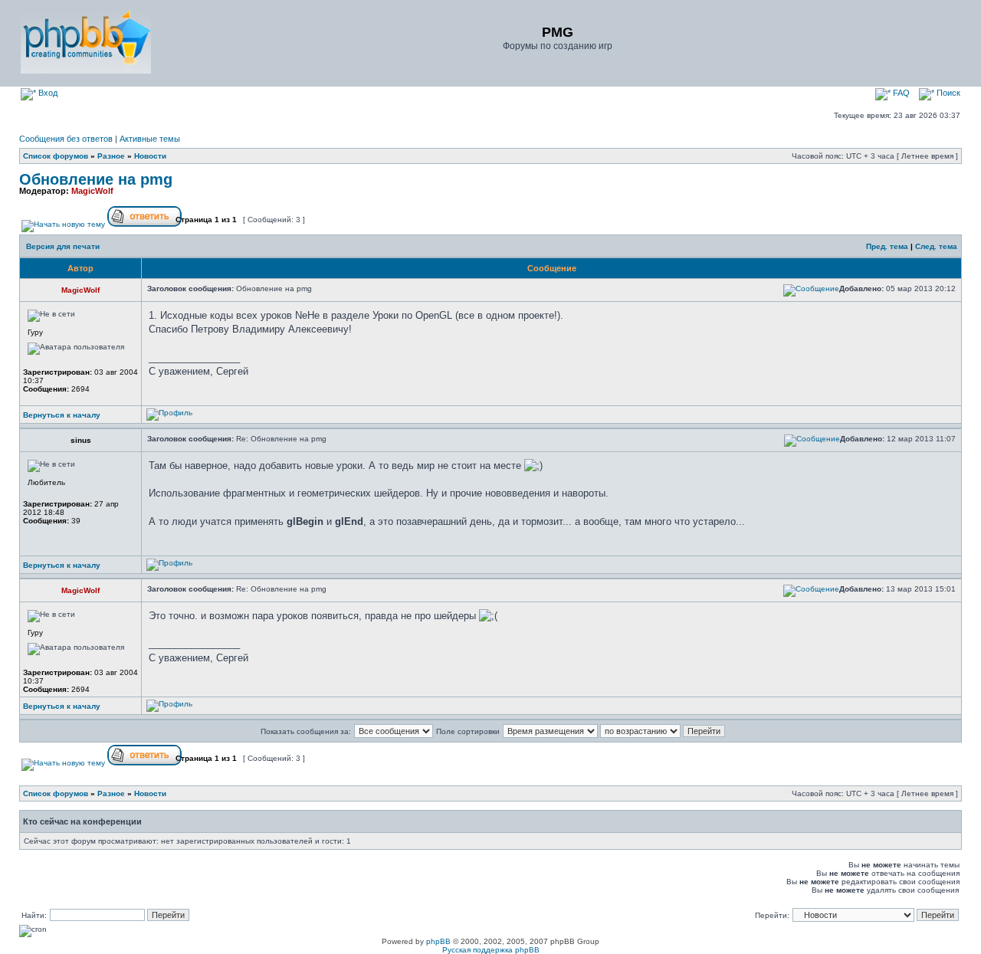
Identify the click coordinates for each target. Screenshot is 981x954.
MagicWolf (92, 190)
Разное (111, 156)
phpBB (438, 941)
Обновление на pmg (95, 179)
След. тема (936, 246)
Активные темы (150, 138)
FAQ (900, 92)
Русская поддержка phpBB (491, 950)
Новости (150, 156)
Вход (46, 92)
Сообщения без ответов (66, 138)
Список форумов (55, 156)
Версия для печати (63, 246)
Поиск (947, 92)
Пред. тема (887, 246)
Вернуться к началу (61, 415)
